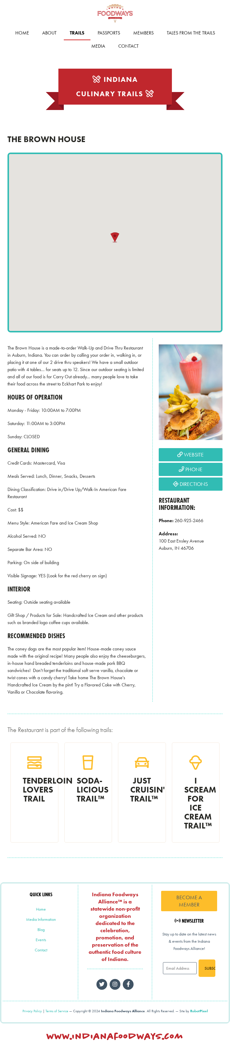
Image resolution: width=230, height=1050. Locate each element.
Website (193, 454)
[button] (115, 237)
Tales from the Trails (191, 33)
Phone (193, 469)
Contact (128, 46)
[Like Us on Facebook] (115, 984)
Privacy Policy (32, 1011)
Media (98, 46)
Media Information (41, 919)
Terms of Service (57, 1011)
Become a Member (189, 901)
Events (41, 939)
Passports (109, 33)
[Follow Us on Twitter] (101, 984)
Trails (77, 33)
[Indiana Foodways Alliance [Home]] (115, 24)
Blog (41, 929)
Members (143, 33)
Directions (193, 483)
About (49, 33)
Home (22, 33)
